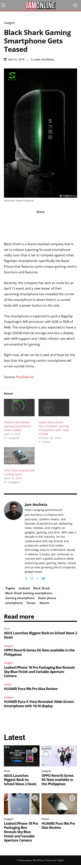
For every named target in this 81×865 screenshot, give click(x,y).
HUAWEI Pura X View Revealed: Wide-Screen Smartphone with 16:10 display (39, 703)
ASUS (7, 628)
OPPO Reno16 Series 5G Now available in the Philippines (39, 652)
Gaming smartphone (20, 598)
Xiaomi (44, 603)
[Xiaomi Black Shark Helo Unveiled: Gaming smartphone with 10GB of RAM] (54, 407)
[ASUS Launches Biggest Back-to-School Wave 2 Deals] (22, 756)
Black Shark (41, 588)
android (24, 588)
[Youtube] (43, 577)
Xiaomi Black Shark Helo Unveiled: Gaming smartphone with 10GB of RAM (54, 428)
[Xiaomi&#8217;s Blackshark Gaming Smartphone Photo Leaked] (19, 407)
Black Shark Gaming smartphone (28, 593)
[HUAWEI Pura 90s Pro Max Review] (59, 804)
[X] (37, 577)
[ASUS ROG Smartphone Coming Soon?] (19, 455)
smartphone (14, 603)
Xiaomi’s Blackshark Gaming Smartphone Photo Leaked (17, 426)
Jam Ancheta (44, 59)
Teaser (31, 603)
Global (7, 684)
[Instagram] (31, 577)
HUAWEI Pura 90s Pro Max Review (30, 688)
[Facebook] (26, 577)
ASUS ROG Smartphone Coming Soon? (19, 472)
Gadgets (9, 22)
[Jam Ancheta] (13, 541)
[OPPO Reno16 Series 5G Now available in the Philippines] (59, 756)
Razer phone (47, 598)
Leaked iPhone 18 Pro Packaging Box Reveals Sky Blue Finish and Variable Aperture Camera (39, 671)
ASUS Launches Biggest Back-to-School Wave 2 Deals (40, 635)
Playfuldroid (25, 377)
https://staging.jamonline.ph (43, 510)
